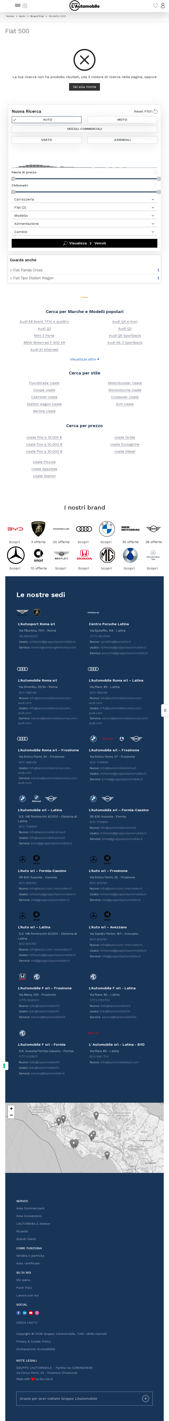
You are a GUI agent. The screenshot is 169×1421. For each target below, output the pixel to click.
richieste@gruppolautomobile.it (52, 641)
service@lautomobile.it (48, 1073)
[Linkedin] (24, 1312)
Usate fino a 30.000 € (44, 451)
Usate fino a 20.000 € (44, 444)
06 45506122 (28, 636)
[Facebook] (18, 1312)
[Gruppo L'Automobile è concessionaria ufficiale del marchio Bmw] (107, 529)
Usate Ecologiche (124, 444)
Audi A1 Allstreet (44, 349)
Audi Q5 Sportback (125, 335)
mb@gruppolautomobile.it (50, 900)
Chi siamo (23, 1280)
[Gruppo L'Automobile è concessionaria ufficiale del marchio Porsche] (61, 529)
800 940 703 (99, 1056)
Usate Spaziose (44, 469)
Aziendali (122, 139)
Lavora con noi (27, 1295)
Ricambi (22, 1231)
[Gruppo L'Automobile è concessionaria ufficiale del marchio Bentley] (61, 555)
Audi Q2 (125, 328)
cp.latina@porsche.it (116, 641)
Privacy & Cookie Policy (33, 1341)
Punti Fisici (24, 1287)
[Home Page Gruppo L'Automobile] (84, 5)
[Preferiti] (155, 5)
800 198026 (28, 692)
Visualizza (87, 243)
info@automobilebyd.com (120, 1062)
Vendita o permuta (30, 1255)
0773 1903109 (100, 636)
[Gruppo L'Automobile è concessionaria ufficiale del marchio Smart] (39, 555)
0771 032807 (28, 1056)
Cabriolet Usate (44, 397)
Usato (46, 139)
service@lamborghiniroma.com (53, 647)
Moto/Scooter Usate (125, 383)
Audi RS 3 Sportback (124, 342)
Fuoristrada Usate (44, 383)
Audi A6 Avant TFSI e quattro (44, 321)
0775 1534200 (29, 1000)
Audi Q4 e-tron (125, 321)
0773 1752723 (100, 1000)
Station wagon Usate (44, 404)
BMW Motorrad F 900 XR (44, 342)
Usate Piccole (44, 462)
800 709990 (99, 762)
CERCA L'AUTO (26, 1322)
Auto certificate (28, 1263)
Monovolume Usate (124, 390)
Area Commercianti (30, 1208)
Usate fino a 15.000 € (44, 437)
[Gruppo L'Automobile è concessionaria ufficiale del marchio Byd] (15, 529)
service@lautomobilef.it (48, 1017)
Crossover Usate (125, 397)
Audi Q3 (44, 328)
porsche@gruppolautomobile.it (125, 653)
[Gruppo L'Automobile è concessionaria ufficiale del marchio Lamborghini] (38, 529)
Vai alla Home (84, 87)
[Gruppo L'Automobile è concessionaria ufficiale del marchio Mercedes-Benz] (16, 555)
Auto (47, 119)
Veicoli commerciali (84, 129)
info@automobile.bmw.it (118, 768)
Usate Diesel (124, 451)
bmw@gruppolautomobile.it (122, 779)
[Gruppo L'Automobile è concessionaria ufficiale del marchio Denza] (130, 555)
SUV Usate (125, 404)
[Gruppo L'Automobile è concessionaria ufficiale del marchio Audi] (84, 529)
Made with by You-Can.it (34, 1379)
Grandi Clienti (26, 1239)
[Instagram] (37, 1312)
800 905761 (27, 883)
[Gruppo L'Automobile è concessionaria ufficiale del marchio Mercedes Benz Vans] (153, 555)
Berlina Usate (44, 411)
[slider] (13, 179)
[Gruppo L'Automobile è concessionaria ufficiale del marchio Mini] (153, 529)
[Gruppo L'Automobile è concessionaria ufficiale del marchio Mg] (107, 555)
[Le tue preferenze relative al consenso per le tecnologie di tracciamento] (4, 1066)
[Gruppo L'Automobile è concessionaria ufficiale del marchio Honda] (84, 555)
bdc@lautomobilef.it (45, 1006)
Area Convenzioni (29, 1216)
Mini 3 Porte (44, 335)
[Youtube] (31, 1312)
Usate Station (44, 476)
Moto (122, 119)
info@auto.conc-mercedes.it (51, 888)
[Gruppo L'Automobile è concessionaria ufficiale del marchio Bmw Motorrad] (130, 529)
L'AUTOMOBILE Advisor (33, 1223)
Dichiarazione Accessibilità (35, 1349)
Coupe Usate (44, 390)
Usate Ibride (124, 437)
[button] (58, 1121)
